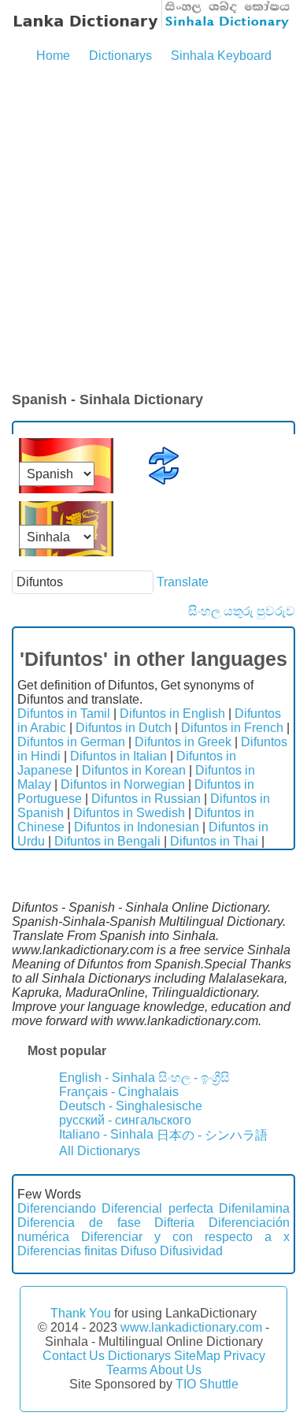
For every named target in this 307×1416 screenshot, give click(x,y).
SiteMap (197, 1355)
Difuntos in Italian (118, 756)
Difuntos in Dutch (124, 727)
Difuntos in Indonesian (136, 827)
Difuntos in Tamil (63, 713)
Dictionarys (120, 55)
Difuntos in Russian (146, 798)
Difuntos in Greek (183, 742)
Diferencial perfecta (157, 1208)
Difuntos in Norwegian (123, 784)
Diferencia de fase (79, 1222)
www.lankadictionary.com (191, 1327)
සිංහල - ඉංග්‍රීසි (194, 1077)
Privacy (244, 1355)
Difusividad (191, 1251)
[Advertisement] (153, 228)
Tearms (126, 1370)
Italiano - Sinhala (106, 1134)
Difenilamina (254, 1208)
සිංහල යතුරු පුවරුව (241, 611)
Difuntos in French (232, 727)
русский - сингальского (125, 1120)
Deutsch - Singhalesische (130, 1106)
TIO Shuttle (207, 1384)
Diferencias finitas (67, 1251)
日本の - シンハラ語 (212, 1135)
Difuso (138, 1251)
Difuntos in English (172, 713)
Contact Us (74, 1355)
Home (53, 55)
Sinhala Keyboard (221, 55)
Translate (183, 582)
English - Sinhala (107, 1077)
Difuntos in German (71, 742)
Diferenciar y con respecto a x (185, 1236)
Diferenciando (56, 1208)
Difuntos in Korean (134, 770)
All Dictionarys (99, 1151)
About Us (176, 1370)
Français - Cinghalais (119, 1091)
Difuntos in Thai (214, 841)
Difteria (174, 1222)
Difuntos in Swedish (129, 812)
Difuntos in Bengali (107, 841)
